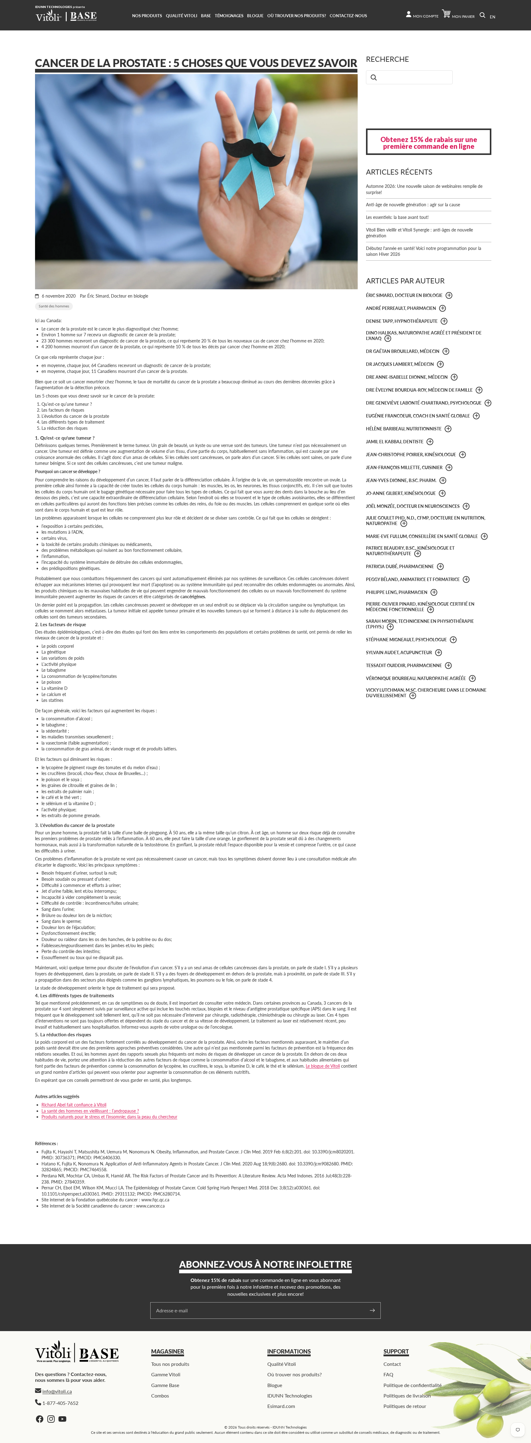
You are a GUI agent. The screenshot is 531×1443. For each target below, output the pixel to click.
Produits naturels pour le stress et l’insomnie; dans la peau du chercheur (109, 1116)
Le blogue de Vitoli (323, 1066)
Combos (160, 1395)
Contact (392, 1364)
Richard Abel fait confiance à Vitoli (73, 1104)
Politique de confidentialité (413, 1385)
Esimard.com (281, 1406)
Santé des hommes (54, 306)
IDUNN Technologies (289, 1395)
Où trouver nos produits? (294, 1374)
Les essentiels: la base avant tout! (397, 217)
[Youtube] (62, 1419)
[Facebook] (39, 1419)
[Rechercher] (482, 15)
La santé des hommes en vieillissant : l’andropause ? (90, 1110)
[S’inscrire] (372, 1310)
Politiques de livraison (407, 1395)
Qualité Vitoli (281, 1364)
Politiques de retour (405, 1406)
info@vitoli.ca (57, 1391)
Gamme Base (165, 1385)
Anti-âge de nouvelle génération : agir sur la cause (413, 204)
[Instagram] (51, 1419)
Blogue (274, 1385)
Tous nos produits (170, 1364)
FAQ (388, 1374)
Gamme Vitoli (165, 1374)
